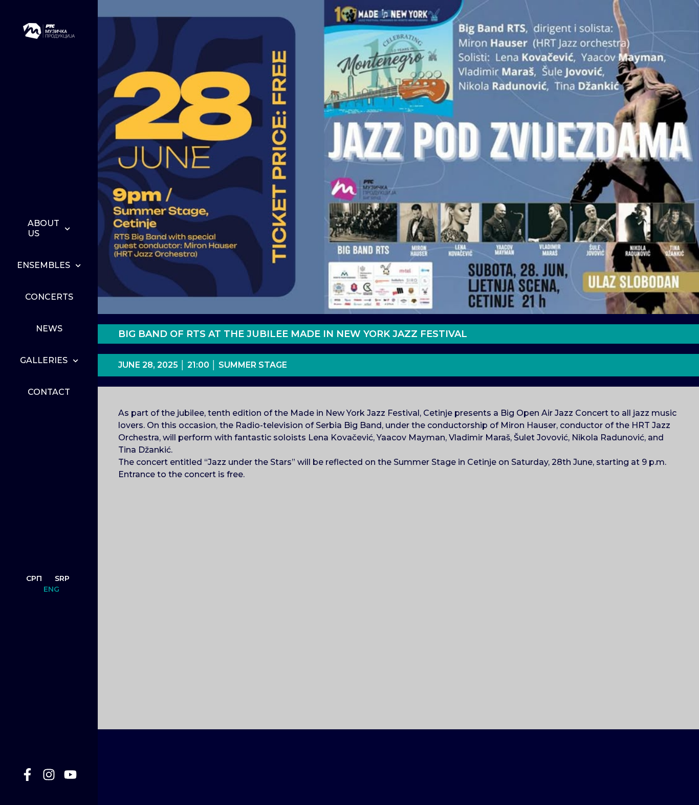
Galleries (44, 360)
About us (43, 228)
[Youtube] (70, 774)
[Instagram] (49, 774)
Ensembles (44, 265)
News (49, 328)
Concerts (49, 297)
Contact (49, 392)
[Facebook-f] (27, 774)
